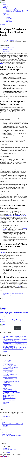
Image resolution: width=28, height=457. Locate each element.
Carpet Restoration (7, 371)
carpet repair (18, 286)
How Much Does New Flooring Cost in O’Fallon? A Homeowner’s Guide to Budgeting (15, 337)
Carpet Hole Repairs (8, 363)
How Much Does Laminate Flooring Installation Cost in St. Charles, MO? (15, 345)
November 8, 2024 (7, 49)
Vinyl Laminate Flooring (9, 400)
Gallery (8, 17)
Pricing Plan (9, 21)
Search (1, 325)
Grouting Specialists (8, 385)
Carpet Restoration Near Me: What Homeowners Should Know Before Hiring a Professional (15, 342)
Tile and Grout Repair (8, 395)
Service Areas (5, 426)
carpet (4, 359)
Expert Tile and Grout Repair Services (15, 11)
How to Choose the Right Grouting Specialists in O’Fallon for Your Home (15, 339)
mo (4, 294)
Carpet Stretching (7, 372)
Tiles (4, 399)
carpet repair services (8, 368)
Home (4, 38)
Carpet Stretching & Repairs (10, 40)
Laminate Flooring (7, 389)
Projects (8, 20)
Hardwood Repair (6, 434)
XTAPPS (9, 452)
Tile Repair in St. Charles (9, 398)
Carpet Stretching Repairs (12, 9)
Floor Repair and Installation (10, 377)
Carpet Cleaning (7, 361)
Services (5, 7)
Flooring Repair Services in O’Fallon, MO (12, 424)
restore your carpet (4, 63)
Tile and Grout (6, 393)
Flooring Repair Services (9, 379)
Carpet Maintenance (8, 364)
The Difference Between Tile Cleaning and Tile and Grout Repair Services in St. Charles (14, 348)
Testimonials (9, 18)
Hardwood (5, 386)
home (4, 4)
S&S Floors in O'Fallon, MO (10, 391)
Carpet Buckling (7, 360)
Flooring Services (7, 382)
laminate (5, 388)
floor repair (6, 375)
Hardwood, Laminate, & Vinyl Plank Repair (17, 10)
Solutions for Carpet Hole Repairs (11, 392)
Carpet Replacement (8, 370)
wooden (5, 403)
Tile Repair (6, 396)
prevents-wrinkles (7, 296)
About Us (5, 6)
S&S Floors (3, 252)
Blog (4, 13)
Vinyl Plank (6, 402)
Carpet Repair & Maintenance (10, 367)
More (4, 16)
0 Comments (6, 51)
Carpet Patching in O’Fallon (10, 365)
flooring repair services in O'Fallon (11, 381)
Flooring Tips (6, 384)
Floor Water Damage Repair (10, 378)
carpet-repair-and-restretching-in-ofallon (13, 293)
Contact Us (6, 14)
